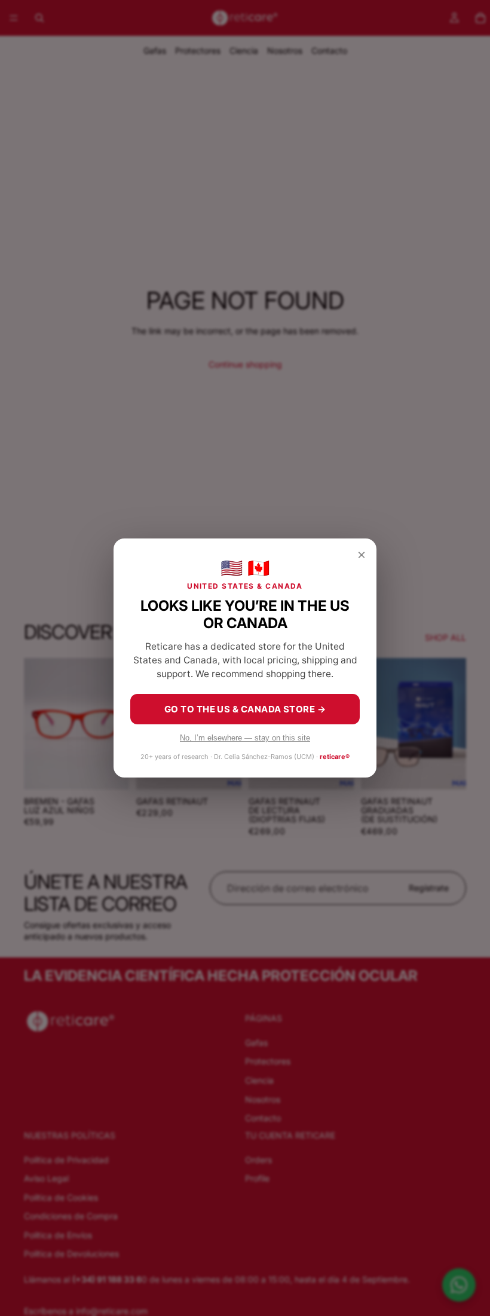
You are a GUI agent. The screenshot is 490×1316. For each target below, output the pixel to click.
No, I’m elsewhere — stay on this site (245, 737)
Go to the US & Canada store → (245, 709)
